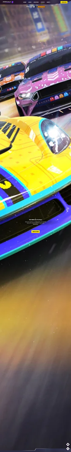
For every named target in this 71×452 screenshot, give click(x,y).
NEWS (29, 2)
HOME (24, 2)
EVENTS (42, 2)
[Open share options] (68, 448)
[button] (35, 226)
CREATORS (36, 2)
